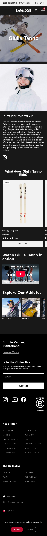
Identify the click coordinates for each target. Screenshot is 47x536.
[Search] (36, 10)
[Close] (44, 519)
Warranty (29, 435)
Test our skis (9, 448)
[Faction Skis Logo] (23, 10)
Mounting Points (33, 444)
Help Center (8, 430)
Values (5, 477)
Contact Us (30, 430)
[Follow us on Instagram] (5, 157)
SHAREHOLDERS (31, 481)
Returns (6, 435)
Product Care (9, 444)
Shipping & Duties (10, 439)
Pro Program (31, 477)
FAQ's (27, 439)
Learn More (11, 352)
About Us (7, 472)
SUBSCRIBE (23, 386)
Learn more (27, 525)
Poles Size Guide (32, 452)
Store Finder (30, 448)
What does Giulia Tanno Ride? (23, 173)
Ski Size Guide (8, 452)
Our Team (29, 472)
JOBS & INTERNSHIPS (11, 481)
